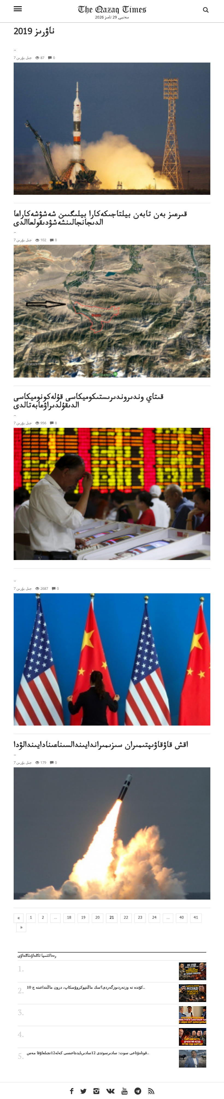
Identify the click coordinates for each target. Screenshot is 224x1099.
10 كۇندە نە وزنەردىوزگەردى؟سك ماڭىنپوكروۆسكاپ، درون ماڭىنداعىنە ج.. (86, 987)
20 (97, 918)
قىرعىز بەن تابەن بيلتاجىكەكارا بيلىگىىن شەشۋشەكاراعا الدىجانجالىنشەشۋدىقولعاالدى (100, 219)
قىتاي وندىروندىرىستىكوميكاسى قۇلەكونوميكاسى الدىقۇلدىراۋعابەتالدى (89, 402)
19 (83, 918)
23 (140, 918)
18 (69, 918)
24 (154, 918)
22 (126, 918)
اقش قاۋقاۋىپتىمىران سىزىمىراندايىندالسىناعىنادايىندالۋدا (101, 746)
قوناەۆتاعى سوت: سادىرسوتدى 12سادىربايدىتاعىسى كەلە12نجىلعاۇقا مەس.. (88, 1053)
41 (196, 918)
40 (181, 918)
